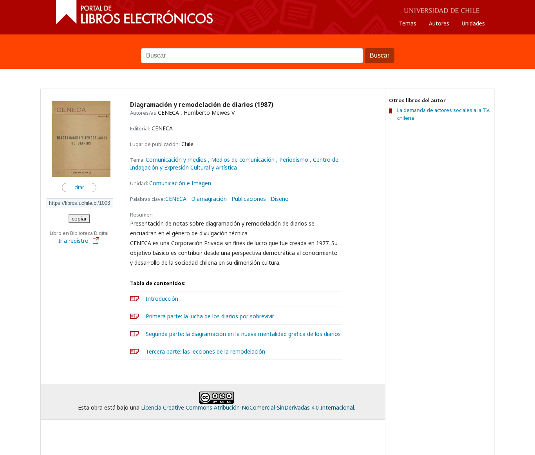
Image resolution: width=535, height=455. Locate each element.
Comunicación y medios (177, 159)
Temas (407, 23)
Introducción (162, 298)
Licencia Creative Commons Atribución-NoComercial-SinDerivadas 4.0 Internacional (247, 407)
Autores (439, 23)
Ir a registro (74, 240)
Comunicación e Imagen (180, 183)
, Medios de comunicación (242, 159)
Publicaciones (248, 198)
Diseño (280, 198)
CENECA (175, 198)
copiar (79, 218)
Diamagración (209, 198)
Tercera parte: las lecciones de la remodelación (205, 351)
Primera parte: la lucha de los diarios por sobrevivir (210, 316)
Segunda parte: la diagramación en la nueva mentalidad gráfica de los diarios (243, 334)
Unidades (473, 23)
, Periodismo (293, 159)
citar (79, 187)
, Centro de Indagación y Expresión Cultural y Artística (234, 163)
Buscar (267, 44)
